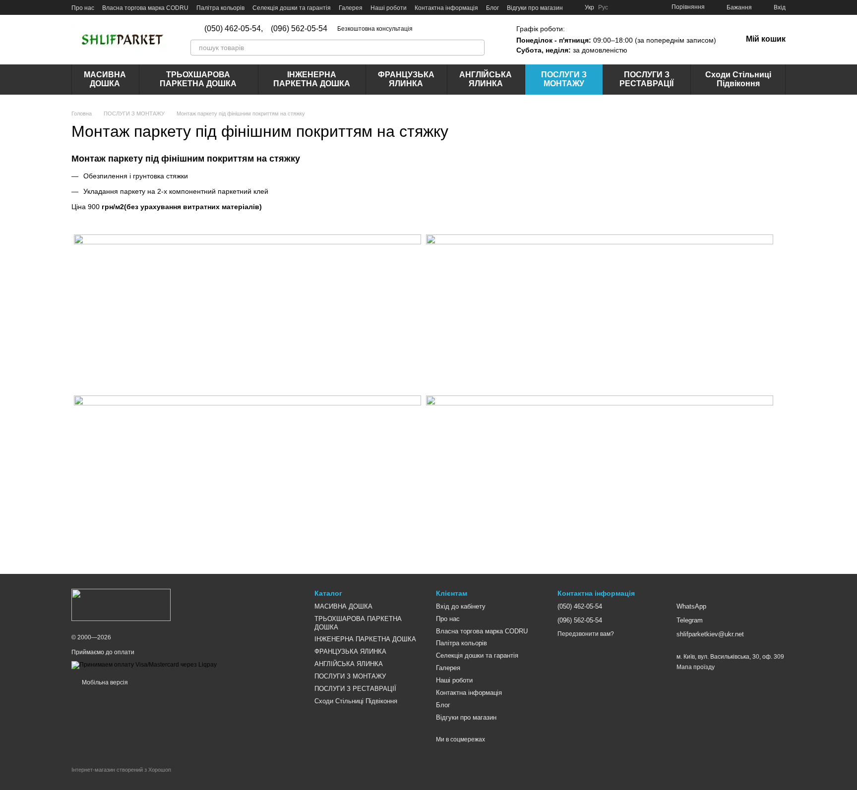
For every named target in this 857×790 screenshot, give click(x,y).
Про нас (82, 7)
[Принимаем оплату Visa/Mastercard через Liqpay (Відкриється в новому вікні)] (144, 664)
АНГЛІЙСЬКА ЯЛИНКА (485, 79)
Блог (492, 7)
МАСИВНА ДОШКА (105, 79)
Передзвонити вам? (585, 633)
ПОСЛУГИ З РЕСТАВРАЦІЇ (646, 79)
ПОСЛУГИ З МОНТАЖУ (564, 79)
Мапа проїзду (695, 667)
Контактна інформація (446, 7)
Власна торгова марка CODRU (145, 7)
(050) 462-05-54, (233, 29)
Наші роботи (388, 7)
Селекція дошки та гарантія (291, 7)
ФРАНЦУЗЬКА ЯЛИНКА (406, 79)
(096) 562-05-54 (299, 29)
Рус (603, 7)
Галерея (351, 7)
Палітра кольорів (220, 7)
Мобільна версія (104, 682)
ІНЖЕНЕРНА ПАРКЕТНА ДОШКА (311, 79)
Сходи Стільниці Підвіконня (738, 79)
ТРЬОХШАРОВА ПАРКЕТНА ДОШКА (198, 79)
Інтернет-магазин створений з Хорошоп (121, 770)
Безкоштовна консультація (375, 28)
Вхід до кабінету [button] (461, 606)
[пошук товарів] (477, 48)
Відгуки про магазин (535, 7)
